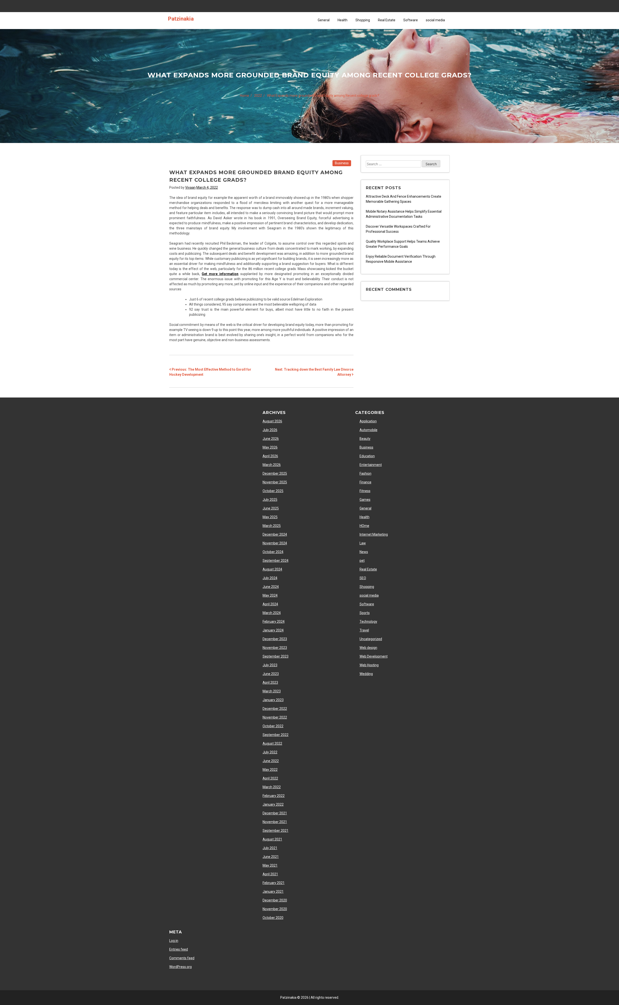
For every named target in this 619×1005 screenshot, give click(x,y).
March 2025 (272, 526)
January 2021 (273, 891)
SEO (363, 578)
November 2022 (275, 717)
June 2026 (271, 439)
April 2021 (270, 874)
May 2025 (270, 517)
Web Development (374, 656)
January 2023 (273, 700)
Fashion (365, 473)
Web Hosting (369, 665)
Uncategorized (371, 639)
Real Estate (386, 20)
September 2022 (275, 735)
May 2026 (270, 447)
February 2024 (274, 621)
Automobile (368, 430)
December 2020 (275, 900)
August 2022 (272, 743)
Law (363, 543)
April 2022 (270, 778)
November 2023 (275, 648)
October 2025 (273, 491)
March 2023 (272, 691)
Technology (368, 621)
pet (362, 560)
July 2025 (270, 500)
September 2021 (275, 830)
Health (342, 20)
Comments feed (181, 958)
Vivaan (190, 187)
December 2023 (275, 639)
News (364, 552)
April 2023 (270, 682)
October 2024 (273, 552)
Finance (365, 482)
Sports (365, 613)
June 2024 (271, 587)
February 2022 (274, 796)
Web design (368, 648)
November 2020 (275, 909)
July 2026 (270, 430)
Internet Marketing (374, 534)
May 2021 (270, 865)
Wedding (366, 674)
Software (410, 20)
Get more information (220, 274)
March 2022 (272, 787)
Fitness (365, 491)
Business (342, 163)
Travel (364, 630)
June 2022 (271, 761)
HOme (364, 526)
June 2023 (271, 674)
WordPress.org (180, 967)
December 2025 (275, 473)
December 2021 (275, 813)
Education (367, 456)
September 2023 (275, 656)
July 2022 (270, 752)
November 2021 (275, 822)
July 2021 (270, 848)
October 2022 (273, 726)
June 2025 (271, 508)
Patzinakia (181, 18)
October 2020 (273, 918)
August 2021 (272, 839)
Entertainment (371, 465)
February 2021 (274, 883)
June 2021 (271, 857)
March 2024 (272, 613)
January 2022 (273, 804)
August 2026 (272, 421)
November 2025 (275, 482)
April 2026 (270, 456)
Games (365, 500)
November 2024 (275, 543)
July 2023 (270, 665)
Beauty (365, 439)
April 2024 (270, 604)
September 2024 (275, 560)
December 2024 (275, 534)
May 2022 (270, 770)
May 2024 (270, 595)
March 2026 (272, 465)
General (324, 20)
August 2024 (272, 569)
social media (435, 20)
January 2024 (273, 630)
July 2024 (270, 578)
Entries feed (178, 949)
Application (368, 421)
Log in (173, 941)
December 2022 (275, 709)
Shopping (362, 20)
